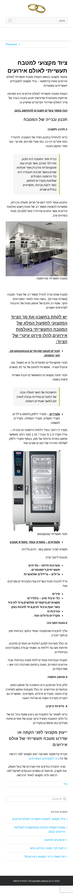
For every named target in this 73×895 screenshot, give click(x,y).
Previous (11, 44)
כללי (65, 784)
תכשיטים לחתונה (54, 839)
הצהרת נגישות (20, 881)
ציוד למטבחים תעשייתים (44, 758)
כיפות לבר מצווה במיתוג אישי (47, 848)
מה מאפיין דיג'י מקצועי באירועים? (44, 856)
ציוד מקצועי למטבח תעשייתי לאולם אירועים (38, 819)
